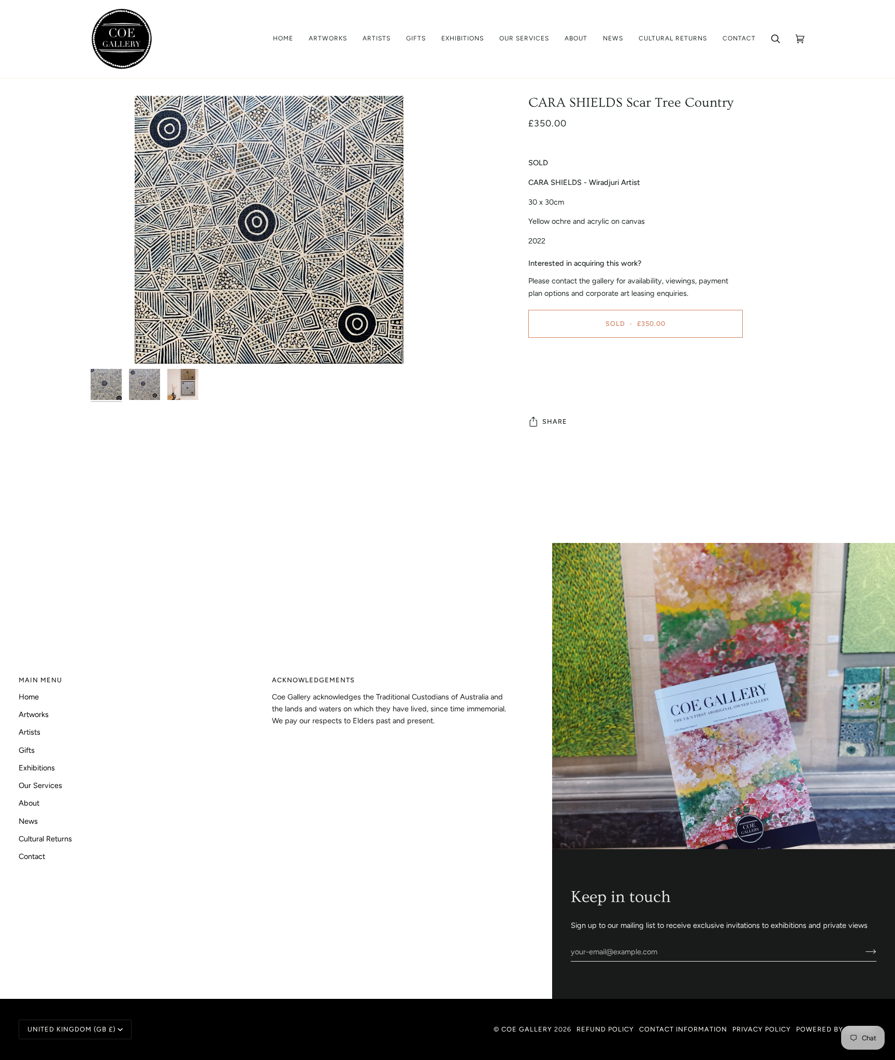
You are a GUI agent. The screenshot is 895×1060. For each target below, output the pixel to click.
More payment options (566, 386)
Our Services (40, 785)
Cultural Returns (45, 838)
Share (554, 421)
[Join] (862, 951)
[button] (328, 39)
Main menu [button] (40, 680)
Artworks (34, 714)
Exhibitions (37, 767)
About (29, 803)
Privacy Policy (761, 1029)
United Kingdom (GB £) (71, 1029)
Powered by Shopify (836, 1029)
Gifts (27, 750)
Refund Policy (605, 1029)
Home (29, 696)
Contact (32, 856)
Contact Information (683, 1029)
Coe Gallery (526, 1029)
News (28, 821)
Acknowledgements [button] (313, 680)
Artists (29, 732)
